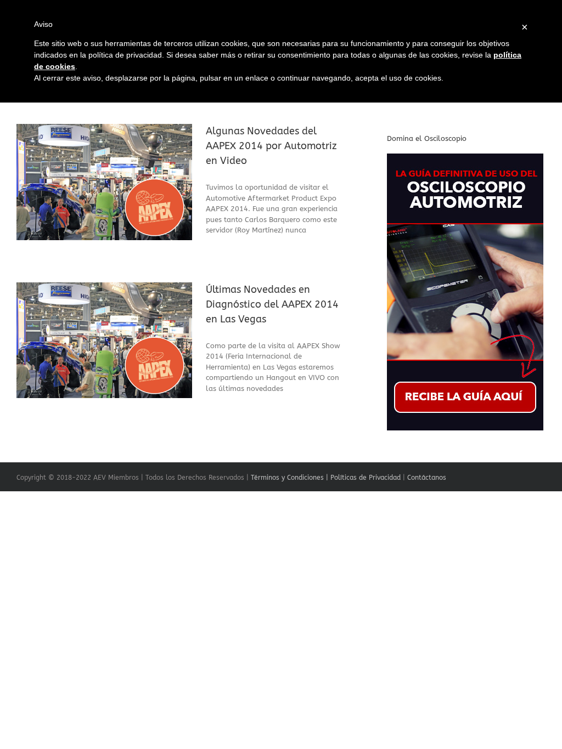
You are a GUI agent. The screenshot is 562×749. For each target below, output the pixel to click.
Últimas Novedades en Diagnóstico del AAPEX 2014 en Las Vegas (272, 304)
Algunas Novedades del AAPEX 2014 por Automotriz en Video (271, 146)
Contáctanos (426, 477)
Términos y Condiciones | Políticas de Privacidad (326, 477)
